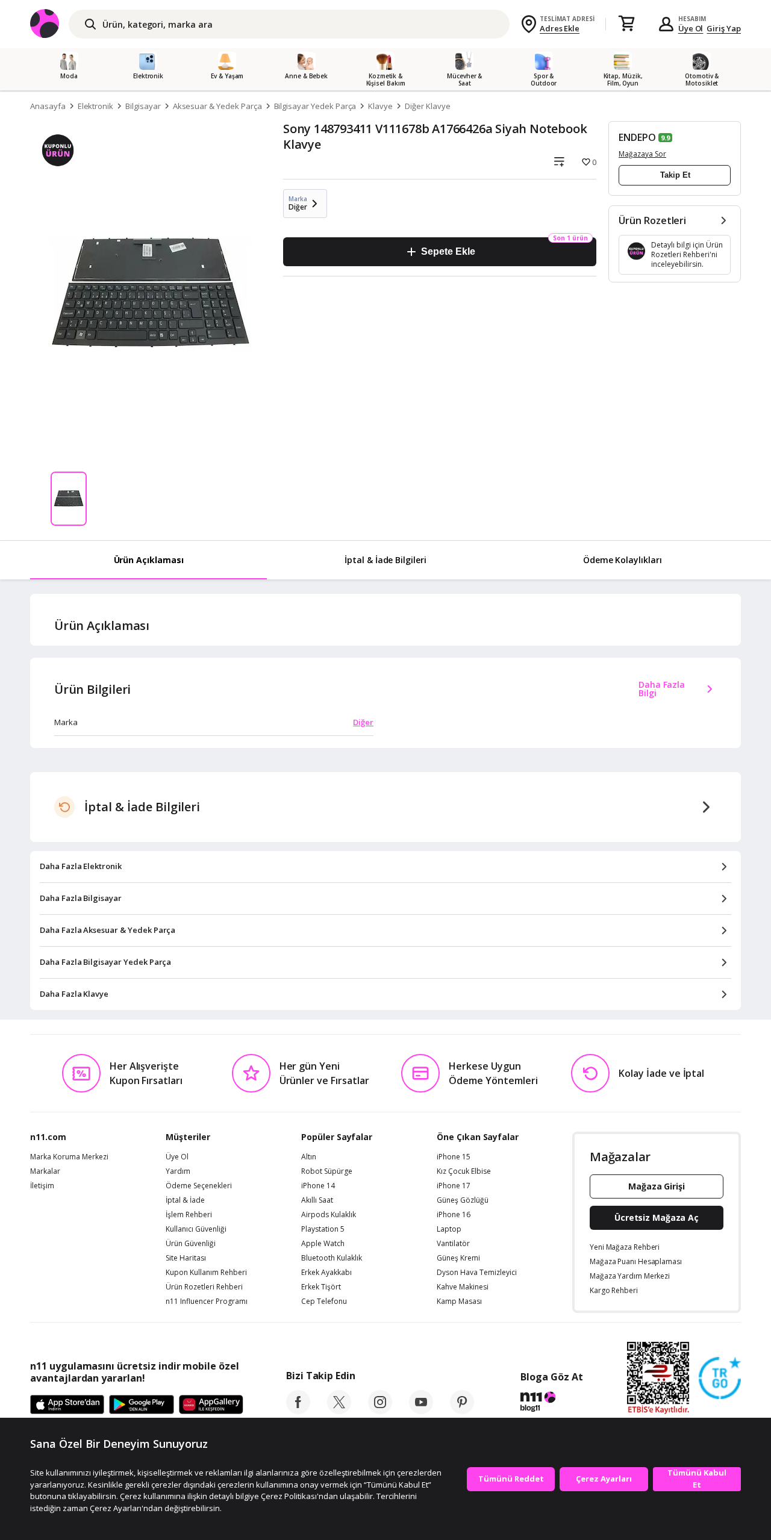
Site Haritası (186, 1258)
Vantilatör (453, 1244)
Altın (308, 1157)
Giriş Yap (724, 28)
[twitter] (339, 1410)
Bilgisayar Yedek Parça (315, 106)
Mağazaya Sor (642, 154)
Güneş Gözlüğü (463, 1200)
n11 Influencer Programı (207, 1301)
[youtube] (421, 1410)
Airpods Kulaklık (328, 1215)
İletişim (42, 1186)
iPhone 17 (453, 1186)
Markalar (45, 1171)
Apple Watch (323, 1244)
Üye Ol (691, 28)
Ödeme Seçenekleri (199, 1186)
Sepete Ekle (448, 251)
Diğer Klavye (427, 106)
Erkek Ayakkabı (326, 1272)
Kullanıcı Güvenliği (196, 1229)
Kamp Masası (459, 1301)
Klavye (380, 106)
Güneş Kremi (458, 1258)
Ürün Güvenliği (191, 1244)
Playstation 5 (323, 1229)
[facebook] (298, 1410)
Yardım (178, 1171)
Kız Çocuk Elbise (464, 1171)
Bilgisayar (143, 106)
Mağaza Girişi (656, 1186)
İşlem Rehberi (189, 1215)
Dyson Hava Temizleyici (477, 1272)
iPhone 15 (453, 1157)
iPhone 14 (318, 1186)
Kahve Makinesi (463, 1287)
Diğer (363, 722)
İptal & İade (185, 1200)
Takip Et (675, 174)
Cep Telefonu (324, 1301)
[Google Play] (141, 1405)
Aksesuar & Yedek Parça (217, 106)
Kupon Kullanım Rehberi (206, 1272)
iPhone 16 (453, 1215)
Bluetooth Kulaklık (331, 1258)
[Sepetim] (626, 24)
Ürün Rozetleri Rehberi (204, 1287)
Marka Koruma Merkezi (69, 1157)
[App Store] (67, 1405)
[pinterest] (462, 1410)
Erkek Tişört (321, 1287)
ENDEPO (637, 137)
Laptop (449, 1229)
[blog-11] (551, 1403)
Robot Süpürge (326, 1171)
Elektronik (96, 106)
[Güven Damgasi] (720, 1378)
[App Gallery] (211, 1405)
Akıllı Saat (317, 1200)
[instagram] (380, 1410)
